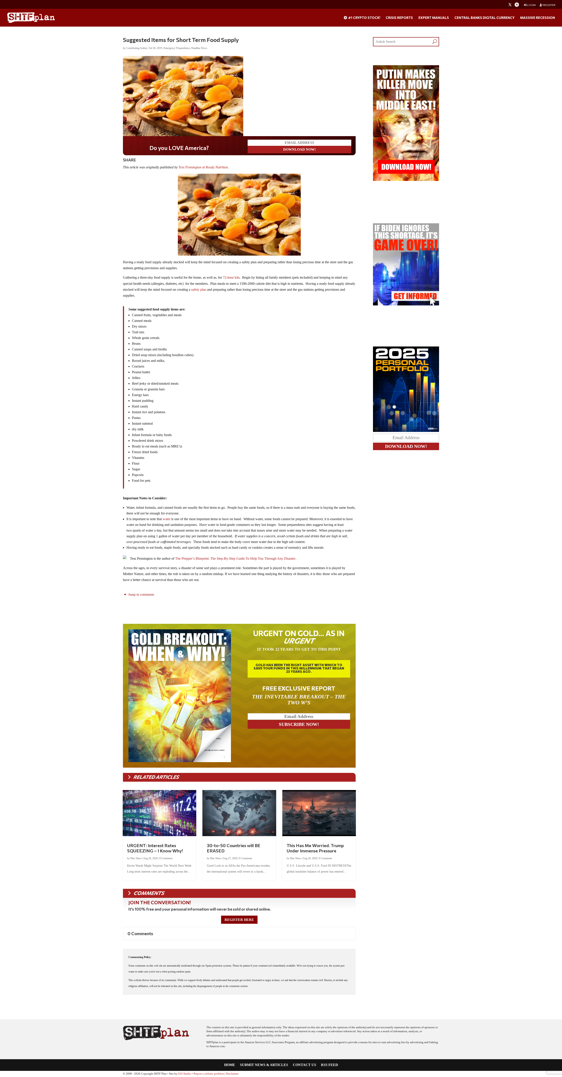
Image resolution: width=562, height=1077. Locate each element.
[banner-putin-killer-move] (406, 180)
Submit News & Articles (264, 1065)
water (166, 519)
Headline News (199, 48)
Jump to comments (140, 594)
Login (531, 5)
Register (549, 5)
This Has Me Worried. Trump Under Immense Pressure (315, 848)
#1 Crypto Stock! (364, 18)
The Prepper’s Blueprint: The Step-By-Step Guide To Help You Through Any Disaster (235, 558)
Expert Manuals (433, 18)
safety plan (198, 289)
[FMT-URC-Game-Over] (406, 304)
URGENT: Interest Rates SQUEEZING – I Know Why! (155, 848)
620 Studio (184, 1073)
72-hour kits (231, 277)
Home (229, 1065)
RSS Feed (329, 1065)
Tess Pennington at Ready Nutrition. (204, 167)
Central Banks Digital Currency (484, 18)
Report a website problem (209, 1073)
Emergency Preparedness (177, 48)
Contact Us (304, 1065)
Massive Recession (537, 18)
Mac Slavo (136, 858)
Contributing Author (136, 48)
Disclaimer (232, 1073)
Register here (239, 920)
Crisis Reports (399, 18)
